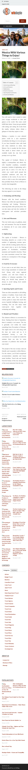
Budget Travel (9, 577)
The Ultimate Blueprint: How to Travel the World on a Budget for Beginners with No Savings (19, 552)
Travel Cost (8, 609)
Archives (14, 570)
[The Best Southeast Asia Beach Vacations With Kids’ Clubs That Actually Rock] (7, 509)
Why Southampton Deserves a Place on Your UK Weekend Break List (19, 442)
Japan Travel (8, 587)
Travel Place (8, 633)
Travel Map (8, 627)
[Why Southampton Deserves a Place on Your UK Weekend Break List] (7, 441)
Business (7, 579)
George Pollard (16, 58)
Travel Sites (5, 49)
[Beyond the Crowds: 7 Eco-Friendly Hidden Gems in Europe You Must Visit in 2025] (7, 535)
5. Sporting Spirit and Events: (10, 92)
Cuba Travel (8, 585)
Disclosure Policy (7, 662)
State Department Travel (12, 593)
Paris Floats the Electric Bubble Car (11, 720)
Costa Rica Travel (9, 582)
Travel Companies (10, 606)
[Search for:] (15, 21)
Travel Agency (9, 601)
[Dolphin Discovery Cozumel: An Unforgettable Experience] (14, 379)
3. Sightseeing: (6, 89)
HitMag (17, 768)
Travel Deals (8, 611)
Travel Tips (8, 641)
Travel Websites (9, 643)
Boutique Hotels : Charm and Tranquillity (13, 752)
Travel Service (9, 635)
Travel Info (8, 619)
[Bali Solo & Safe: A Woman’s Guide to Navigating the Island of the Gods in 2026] (7, 454)
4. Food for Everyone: (8, 90)
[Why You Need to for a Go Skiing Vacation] (14, 401)
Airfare (7, 574)
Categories (6, 570)
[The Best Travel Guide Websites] (11, 392)
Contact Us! (6, 660)
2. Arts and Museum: (8, 87)
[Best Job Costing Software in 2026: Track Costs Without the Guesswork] (7, 430)
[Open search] (24, 26)
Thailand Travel (9, 595)
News (6, 590)
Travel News (8, 630)
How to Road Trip (7, 746)
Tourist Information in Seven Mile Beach (12, 734)
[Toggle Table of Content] (16, 82)
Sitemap (5, 665)
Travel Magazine (9, 625)
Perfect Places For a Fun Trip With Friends (13, 740)
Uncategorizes (9, 649)
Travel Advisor (9, 598)
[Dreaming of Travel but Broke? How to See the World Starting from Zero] (7, 522)
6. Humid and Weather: (8, 94)
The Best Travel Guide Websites (11, 394)
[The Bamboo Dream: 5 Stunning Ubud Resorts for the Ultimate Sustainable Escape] (7, 481)
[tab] (6, 570)
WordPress (10, 768)
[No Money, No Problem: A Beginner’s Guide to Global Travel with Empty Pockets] (7, 496)
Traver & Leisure (9, 646)
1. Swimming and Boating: (9, 85)
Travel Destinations (10, 614)
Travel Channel (9, 603)
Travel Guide (10, 368)
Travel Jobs (8, 622)
